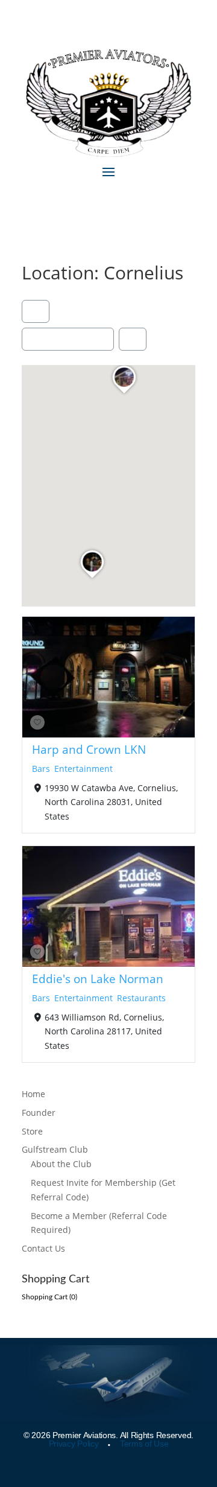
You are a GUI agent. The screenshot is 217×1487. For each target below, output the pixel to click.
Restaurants (141, 998)
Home (33, 1094)
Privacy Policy (74, 1443)
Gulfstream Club (55, 1149)
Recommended (64, 339)
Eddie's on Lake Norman (97, 978)
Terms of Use (144, 1443)
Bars (41, 768)
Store (32, 1131)
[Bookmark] (37, 722)
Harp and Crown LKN (89, 749)
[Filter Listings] (35, 311)
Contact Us (43, 1248)
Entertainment (83, 768)
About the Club (61, 1164)
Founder (38, 1112)
